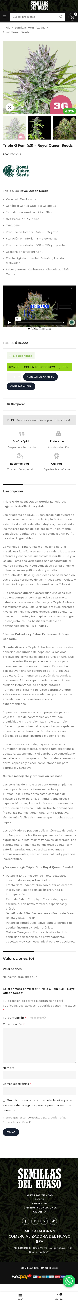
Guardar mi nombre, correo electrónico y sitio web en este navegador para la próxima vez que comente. (37, 1105)
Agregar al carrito (40, 376)
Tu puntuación (14, 1017)
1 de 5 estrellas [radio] (31, 1017)
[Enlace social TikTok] (53, 1221)
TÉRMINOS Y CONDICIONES (39, 1207)
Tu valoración (14, 1024)
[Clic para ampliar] (10, 107)
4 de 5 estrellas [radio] (41, 1017)
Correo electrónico (17, 1084)
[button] (6, 77)
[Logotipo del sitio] (39, 5)
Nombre (10, 1068)
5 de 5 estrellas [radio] (44, 1017)
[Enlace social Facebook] (25, 1221)
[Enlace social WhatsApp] (44, 1221)
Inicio (6, 27)
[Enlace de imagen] (39, 1178)
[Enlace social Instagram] (35, 1221)
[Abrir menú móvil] (4, 16)
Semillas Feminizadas (30, 27)
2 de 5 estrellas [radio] (35, 1017)
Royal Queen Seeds (16, 32)
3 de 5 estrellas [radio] (38, 1017)
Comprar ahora (21, 386)
